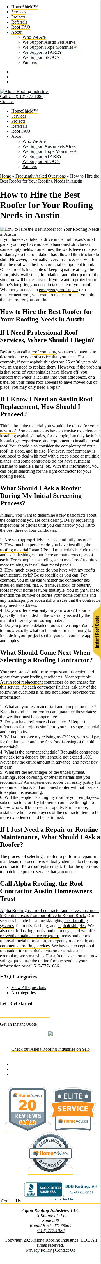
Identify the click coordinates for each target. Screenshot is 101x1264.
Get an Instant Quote (18, 1024)
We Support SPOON (41, 57)
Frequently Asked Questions (40, 176)
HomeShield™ (24, 6)
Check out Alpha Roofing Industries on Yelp (50, 1049)
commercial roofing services (25, 945)
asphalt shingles (72, 925)
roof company (43, 351)
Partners (29, 62)
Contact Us (11, 1200)
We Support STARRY (42, 52)
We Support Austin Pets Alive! (49, 42)
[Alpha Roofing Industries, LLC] (24, 91)
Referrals (19, 22)
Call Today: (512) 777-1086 (25, 1014)
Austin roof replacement (21, 682)
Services (18, 12)
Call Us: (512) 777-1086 (21, 96)
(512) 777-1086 (51, 1230)
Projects (18, 17)
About (16, 32)
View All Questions (28, 987)
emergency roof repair (58, 289)
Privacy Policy (39, 1250)
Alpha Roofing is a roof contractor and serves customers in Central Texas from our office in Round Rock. (49, 913)
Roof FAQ (20, 27)
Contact (7, 101)
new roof (8, 430)
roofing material (14, 549)
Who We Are (34, 37)
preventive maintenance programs (29, 935)
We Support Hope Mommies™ (50, 47)
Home (5, 176)
